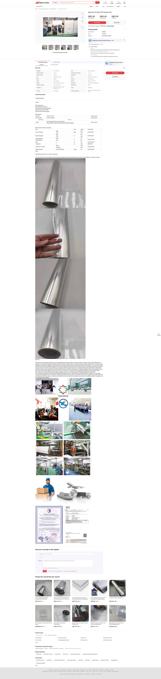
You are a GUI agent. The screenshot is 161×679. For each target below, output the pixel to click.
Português (59, 671)
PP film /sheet (83, 637)
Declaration (93, 674)
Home (36, 8)
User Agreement (87, 674)
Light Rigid (81, 660)
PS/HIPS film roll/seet (107, 637)
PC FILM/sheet (38, 640)
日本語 (94, 671)
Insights (112, 669)
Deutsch (78, 671)
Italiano (74, 671)
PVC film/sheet (38, 637)
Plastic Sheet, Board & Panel (62, 8)
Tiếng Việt (109, 671)
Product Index (102, 669)
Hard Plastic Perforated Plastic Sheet (90, 654)
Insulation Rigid (95, 660)
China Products (56, 669)
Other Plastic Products (48, 654)
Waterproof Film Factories (59, 660)
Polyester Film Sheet (105, 660)
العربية (87, 671)
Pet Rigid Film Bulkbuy (40, 663)
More (36, 665)
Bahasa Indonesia (115, 671)
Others (36, 642)
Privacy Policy (99, 674)
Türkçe (105, 671)
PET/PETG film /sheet (62, 637)
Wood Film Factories (40, 660)
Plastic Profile (57, 654)
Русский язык (69, 671)
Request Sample (110, 26)
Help (103, 6)
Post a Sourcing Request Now (70, 571)
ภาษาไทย (101, 671)
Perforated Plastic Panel (75, 654)
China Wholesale (75, 669)
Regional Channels (95, 669)
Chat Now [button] (117, 22)
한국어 (91, 671)
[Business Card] (124, 67)
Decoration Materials (52, 8)
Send (45, 571)
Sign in (124, 3)
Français (64, 671)
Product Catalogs (52, 635)
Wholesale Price (82, 669)
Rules (125, 6)
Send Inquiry (97, 22)
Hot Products (49, 669)
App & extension (110, 6)
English (51, 671)
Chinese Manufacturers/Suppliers (65, 669)
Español (55, 671)
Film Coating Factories (71, 660)
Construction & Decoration (43, 8)
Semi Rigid (87, 660)
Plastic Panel (65, 654)
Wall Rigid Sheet (114, 660)
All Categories (39, 6)
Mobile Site (108, 669)
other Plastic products (107, 640)
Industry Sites (88, 669)
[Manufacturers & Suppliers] (42, 2)
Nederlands (83, 671)
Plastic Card (38, 654)
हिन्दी (97, 671)
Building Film (49, 660)
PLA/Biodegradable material (63, 640)
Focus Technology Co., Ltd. (72, 674)
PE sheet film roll (83, 640)
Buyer (97, 6)
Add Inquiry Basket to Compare (60, 52)
